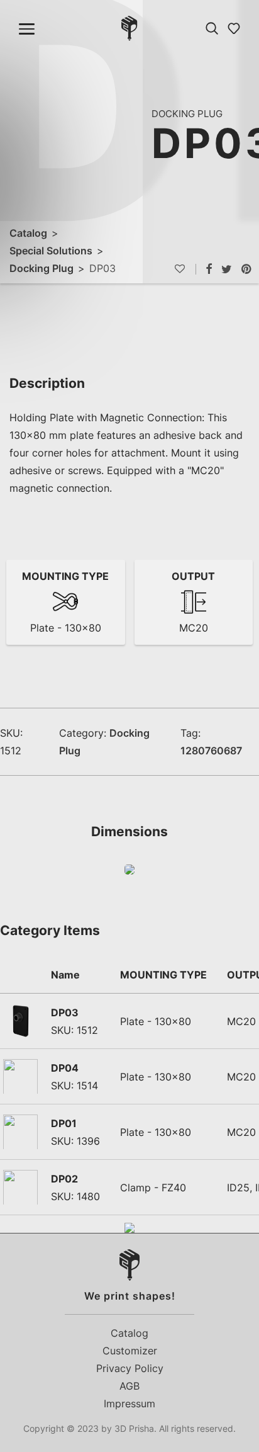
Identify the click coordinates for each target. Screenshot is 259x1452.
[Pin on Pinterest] (247, 269)
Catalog (28, 233)
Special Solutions (50, 250)
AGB (129, 1386)
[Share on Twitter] (226, 269)
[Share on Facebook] (209, 269)
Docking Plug (41, 268)
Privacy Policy (129, 1368)
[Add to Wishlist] (185, 269)
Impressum (129, 1403)
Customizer (129, 1350)
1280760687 (211, 750)
